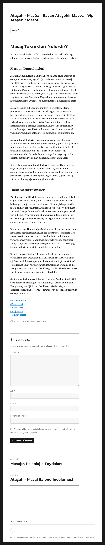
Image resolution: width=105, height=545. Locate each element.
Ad (12, 391)
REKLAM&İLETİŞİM (19, 521)
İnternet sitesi (18, 416)
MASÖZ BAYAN (42, 321)
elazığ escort (16, 311)
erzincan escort (18, 315)
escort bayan (15, 537)
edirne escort (17, 307)
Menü (15, 30)
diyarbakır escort (19, 300)
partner (17, 321)
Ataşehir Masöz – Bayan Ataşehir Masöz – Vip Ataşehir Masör (46, 537)
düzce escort (16, 304)
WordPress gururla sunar (84, 537)
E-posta (15, 403)
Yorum (14, 352)
